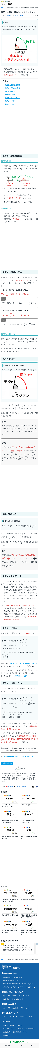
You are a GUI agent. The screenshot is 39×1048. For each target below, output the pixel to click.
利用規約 (19, 1025)
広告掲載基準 (7, 1032)
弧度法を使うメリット (12, 98)
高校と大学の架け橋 (17, 999)
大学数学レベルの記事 (9, 987)
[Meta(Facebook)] (36, 786)
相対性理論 (6, 999)
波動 (9, 996)
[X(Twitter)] (33, 786)
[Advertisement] (19, 130)
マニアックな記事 (27, 984)
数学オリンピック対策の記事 (11, 984)
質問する (32, 1016)
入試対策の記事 (17, 977)
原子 (27, 996)
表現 (9, 1008)
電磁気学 (21, 996)
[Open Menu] (36, 3)
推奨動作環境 (17, 1032)
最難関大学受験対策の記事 (11, 980)
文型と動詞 (15, 1008)
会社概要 (5, 1025)
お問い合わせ (7, 1035)
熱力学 (14, 996)
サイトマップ (27, 1032)
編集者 (12, 1025)
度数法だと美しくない (12, 104)
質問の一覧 (23, 1016)
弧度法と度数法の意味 (12, 85)
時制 (22, 1008)
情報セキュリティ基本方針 (26, 1029)
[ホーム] (2, 8)
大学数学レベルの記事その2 (26, 987)
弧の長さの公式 (10, 91)
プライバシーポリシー (9, 1029)
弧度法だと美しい (11, 101)
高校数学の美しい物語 (12, 8)
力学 (4, 996)
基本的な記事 (7, 977)
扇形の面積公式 (10, 94)
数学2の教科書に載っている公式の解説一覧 (19, 756)
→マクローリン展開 (20, 676)
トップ (5, 1016)
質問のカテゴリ (13, 1016)
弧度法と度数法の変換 (12, 88)
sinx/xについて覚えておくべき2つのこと (23, 663)
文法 (4, 1008)
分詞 (27, 1008)
